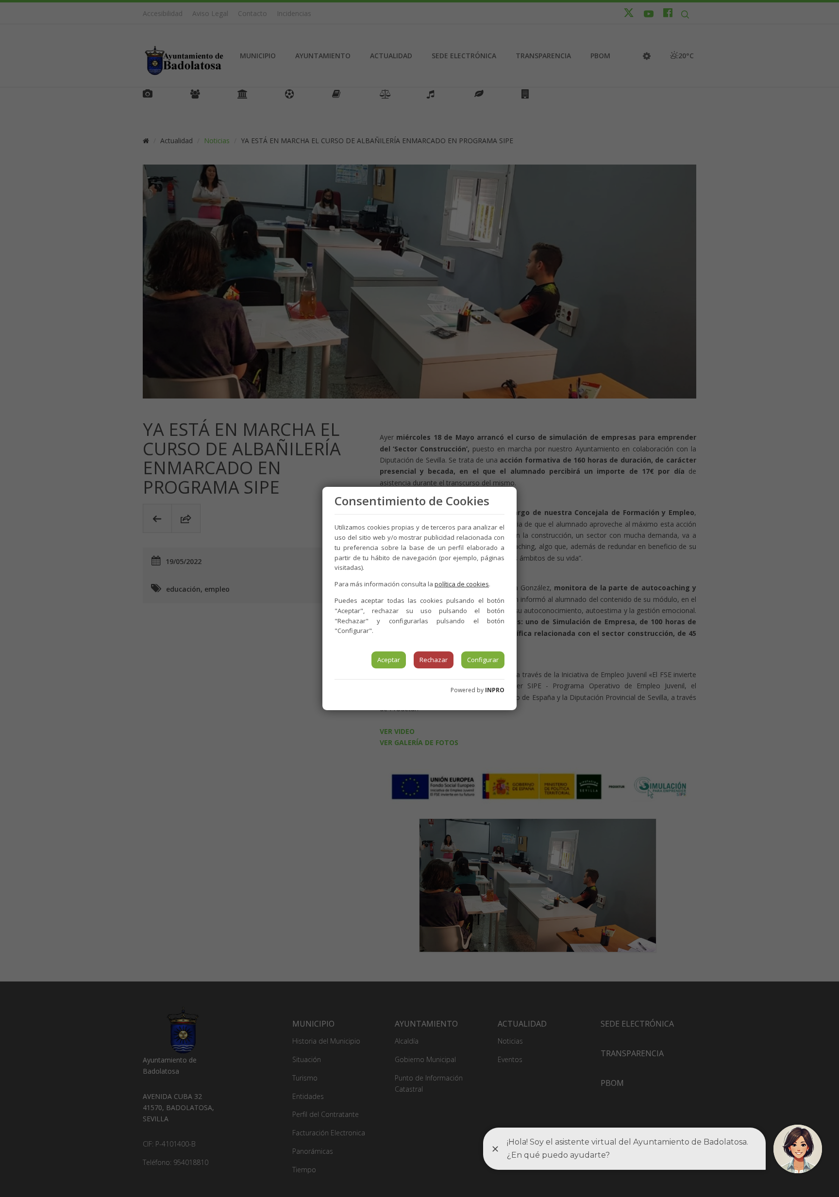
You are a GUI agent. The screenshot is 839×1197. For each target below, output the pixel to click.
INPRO (494, 690)
